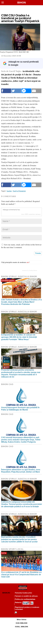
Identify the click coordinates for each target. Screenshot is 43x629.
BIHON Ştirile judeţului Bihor (19, 276)
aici (28, 262)
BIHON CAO (7, 384)
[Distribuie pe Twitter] (16, 90)
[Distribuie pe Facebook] (6, 90)
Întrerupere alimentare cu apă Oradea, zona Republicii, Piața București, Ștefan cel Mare (20, 471)
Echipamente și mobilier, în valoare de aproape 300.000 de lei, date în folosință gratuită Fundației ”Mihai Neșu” (19, 337)
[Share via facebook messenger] (26, 90)
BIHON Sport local (12, 549)
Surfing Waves (33, 270)
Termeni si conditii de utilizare (26, 596)
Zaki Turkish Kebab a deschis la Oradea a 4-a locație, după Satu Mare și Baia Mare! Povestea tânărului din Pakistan (21, 302)
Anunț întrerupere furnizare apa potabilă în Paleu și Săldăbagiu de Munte (20, 408)
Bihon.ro (6, 593)
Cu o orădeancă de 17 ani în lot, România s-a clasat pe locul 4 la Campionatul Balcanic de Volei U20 (21, 574)
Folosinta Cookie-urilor (23, 593)
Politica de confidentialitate (25, 599)
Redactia (18, 602)
